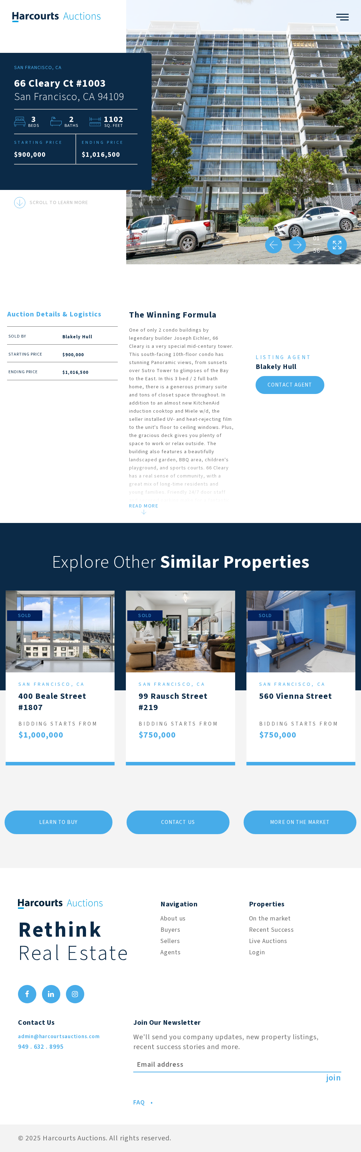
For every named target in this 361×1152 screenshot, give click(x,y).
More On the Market (300, 822)
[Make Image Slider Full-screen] (337, 245)
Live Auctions (268, 941)
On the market (270, 918)
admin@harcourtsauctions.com (58, 1036)
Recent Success (271, 929)
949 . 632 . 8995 (40, 1046)
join (333, 1078)
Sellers (170, 941)
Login (257, 952)
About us (173, 918)
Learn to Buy (58, 822)
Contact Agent (290, 385)
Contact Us (178, 822)
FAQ (139, 1102)
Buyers (170, 929)
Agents (170, 952)
